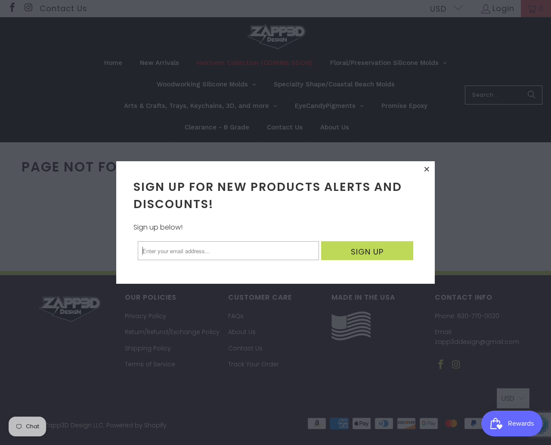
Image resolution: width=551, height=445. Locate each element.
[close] (427, 169)
